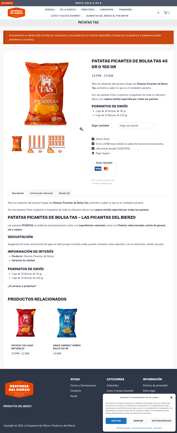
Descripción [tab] (18, 193)
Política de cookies (124, 428)
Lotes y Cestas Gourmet (120, 390)
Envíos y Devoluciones (83, 385)
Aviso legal (149, 390)
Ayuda (73, 396)
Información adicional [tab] (41, 193)
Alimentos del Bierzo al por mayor (107, 16)
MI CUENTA (7, 3)
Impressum (157, 428)
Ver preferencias (161, 421)
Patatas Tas (88, 22)
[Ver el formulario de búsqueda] (158, 13)
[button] (171, 397)
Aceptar (116, 421)
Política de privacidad (155, 385)
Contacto (75, 390)
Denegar (138, 421)
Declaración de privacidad (142, 428)
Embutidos (113, 385)
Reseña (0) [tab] (64, 193)
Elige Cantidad (100, 125)
